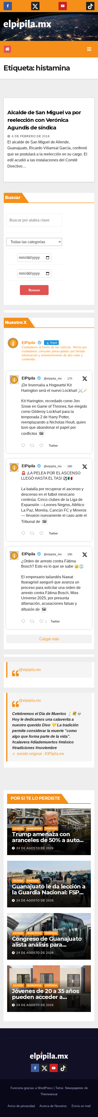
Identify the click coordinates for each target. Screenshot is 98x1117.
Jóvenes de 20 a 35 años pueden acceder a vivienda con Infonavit (45, 997)
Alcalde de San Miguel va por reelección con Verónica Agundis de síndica (44, 120)
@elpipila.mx (30, 670)
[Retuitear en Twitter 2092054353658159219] (33, 621)
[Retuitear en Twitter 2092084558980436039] (33, 446)
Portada (51, 828)
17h (69, 378)
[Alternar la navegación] (89, 49)
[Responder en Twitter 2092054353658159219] (24, 621)
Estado (18, 828)
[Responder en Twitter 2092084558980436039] (24, 446)
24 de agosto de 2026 (35, 848)
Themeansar (49, 1094)
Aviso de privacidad (21, 1106)
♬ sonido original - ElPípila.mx (38, 754)
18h (69, 466)
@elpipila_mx (53, 378)
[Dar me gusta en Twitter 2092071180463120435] (43, 534)
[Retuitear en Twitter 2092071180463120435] (33, 534)
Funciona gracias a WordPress (32, 1088)
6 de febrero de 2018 (31, 136)
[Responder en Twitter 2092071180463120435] (24, 534)
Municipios (34, 828)
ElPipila (28, 378)
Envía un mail (81, 1106)
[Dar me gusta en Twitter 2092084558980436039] (43, 446)
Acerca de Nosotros (53, 1106)
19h (69, 554)
